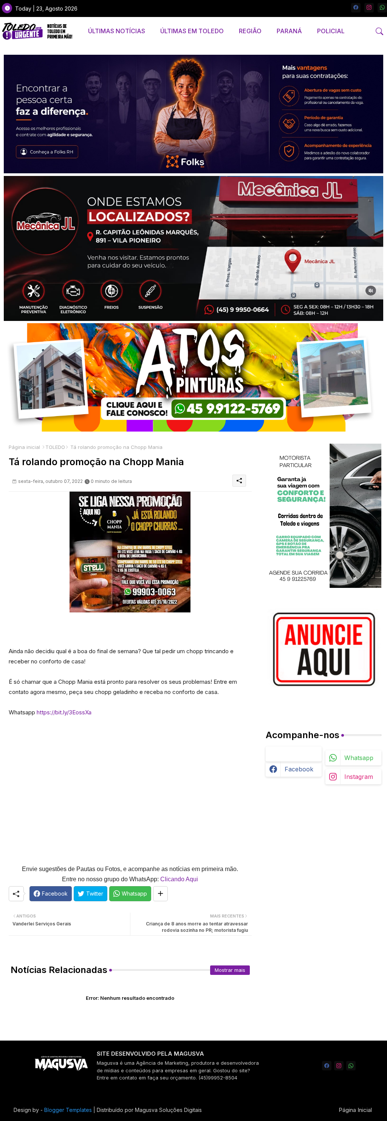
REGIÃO (250, 31)
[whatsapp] (382, 7)
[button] (379, 31)
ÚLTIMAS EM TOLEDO (192, 31)
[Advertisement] (130, 790)
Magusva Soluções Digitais (168, 1110)
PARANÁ (289, 31)
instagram (358, 776)
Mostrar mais (230, 970)
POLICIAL (331, 31)
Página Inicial (355, 1109)
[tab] (116, 31)
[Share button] (160, 893)
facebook (299, 769)
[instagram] (369, 7)
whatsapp (358, 758)
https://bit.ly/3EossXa (64, 712)
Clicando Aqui (179, 879)
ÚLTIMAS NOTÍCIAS (116, 31)
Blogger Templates (68, 1110)
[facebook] (356, 7)
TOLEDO (55, 447)
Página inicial (24, 447)
